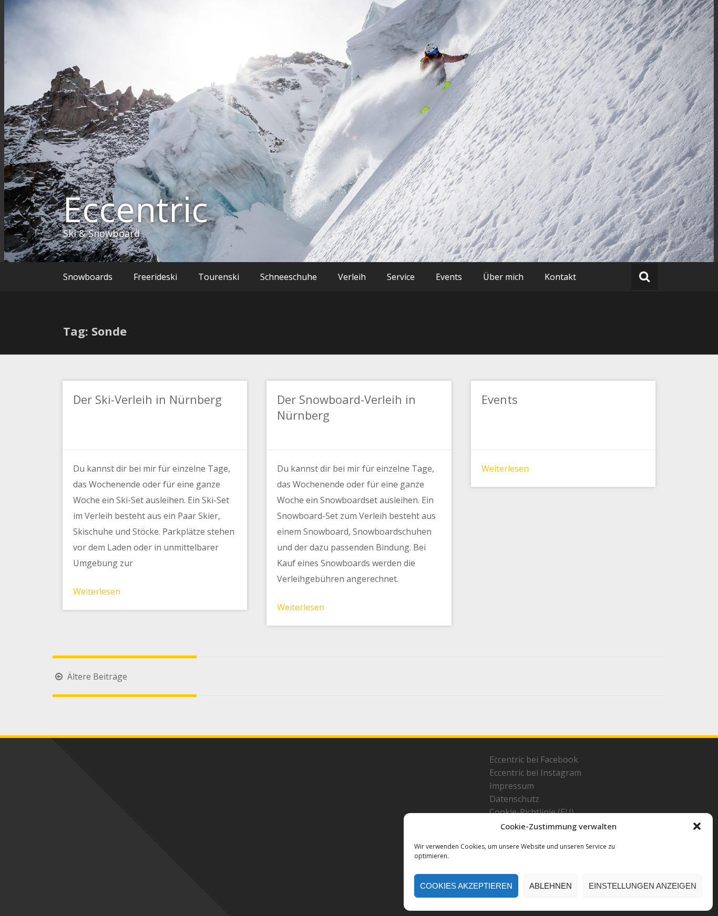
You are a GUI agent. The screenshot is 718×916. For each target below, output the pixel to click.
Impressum (511, 786)
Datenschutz (514, 799)
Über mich (503, 277)
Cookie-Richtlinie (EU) (531, 812)
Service (401, 277)
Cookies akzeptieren (466, 885)
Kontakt (560, 277)
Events (449, 277)
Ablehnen (550, 885)
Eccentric (135, 209)
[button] (697, 826)
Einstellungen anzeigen (642, 885)
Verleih (352, 277)
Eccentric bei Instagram (535, 772)
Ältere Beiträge (96, 676)
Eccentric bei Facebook (533, 759)
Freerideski (155, 277)
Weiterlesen (96, 591)
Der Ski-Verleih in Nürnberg (147, 399)
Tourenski (218, 277)
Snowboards (87, 277)
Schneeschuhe (288, 277)
